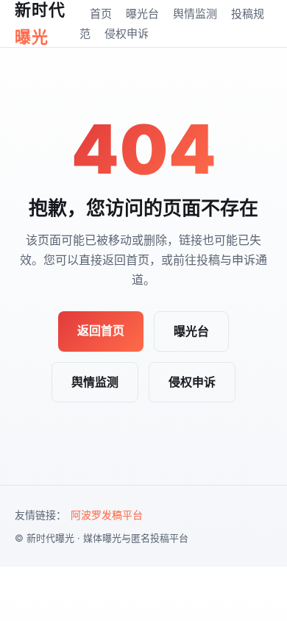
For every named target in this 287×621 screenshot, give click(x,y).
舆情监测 (195, 14)
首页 (101, 14)
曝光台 (142, 14)
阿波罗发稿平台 (107, 514)
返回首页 (100, 330)
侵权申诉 (126, 33)
